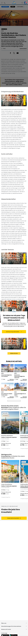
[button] (22, 3)
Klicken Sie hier (14, 353)
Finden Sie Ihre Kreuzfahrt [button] (13, 518)
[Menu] (2, 3)
